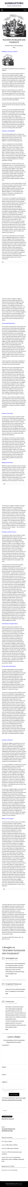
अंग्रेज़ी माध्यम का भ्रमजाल (7, 1130)
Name (4, 1067)
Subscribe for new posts (8, 1118)
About (10, 1141)
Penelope (8, 1001)
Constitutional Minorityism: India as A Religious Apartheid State (13, 1159)
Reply (6, 976)
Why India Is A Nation (12, 1145)
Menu (25, 10)
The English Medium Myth (8, 1129)
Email (4, 1074)
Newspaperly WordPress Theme (14, 1184)
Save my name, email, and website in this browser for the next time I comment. (14, 1090)
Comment (6, 1045)
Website (4, 1082)
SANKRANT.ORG (14, 3)
